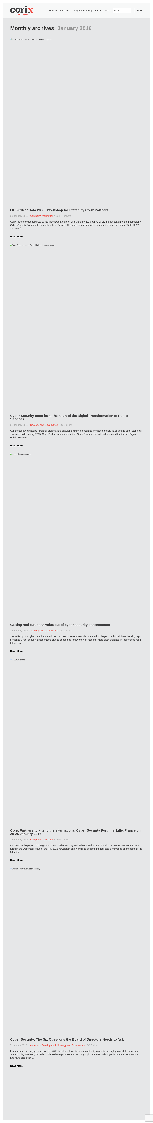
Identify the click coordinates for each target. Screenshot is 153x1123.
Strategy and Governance (44, 425)
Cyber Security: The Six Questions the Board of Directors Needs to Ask (67, 1039)
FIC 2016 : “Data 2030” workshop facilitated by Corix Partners (59, 210)
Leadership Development (42, 1045)
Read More (16, 236)
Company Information (41, 216)
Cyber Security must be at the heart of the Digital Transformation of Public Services (69, 417)
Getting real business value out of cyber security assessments (60, 625)
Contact (107, 10)
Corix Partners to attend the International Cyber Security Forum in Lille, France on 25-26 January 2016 (75, 832)
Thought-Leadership (82, 10)
